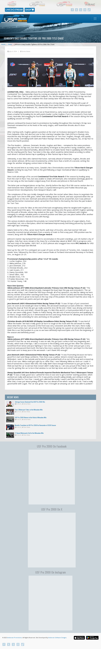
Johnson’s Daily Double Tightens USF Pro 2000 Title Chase (34, 44)
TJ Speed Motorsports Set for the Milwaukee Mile (29, 433)
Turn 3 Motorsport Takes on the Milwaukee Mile (29, 410)
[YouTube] (80, 9)
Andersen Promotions (14, 637)
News (10, 44)
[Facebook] (72, 9)
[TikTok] (89, 9)
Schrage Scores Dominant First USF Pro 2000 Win (30, 402)
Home (3, 44)
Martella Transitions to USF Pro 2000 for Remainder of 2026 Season (35, 425)
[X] (76, 9)
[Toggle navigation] (95, 18)
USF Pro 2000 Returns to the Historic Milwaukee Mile (30, 417)
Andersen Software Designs (57, 637)
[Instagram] (84, 9)
